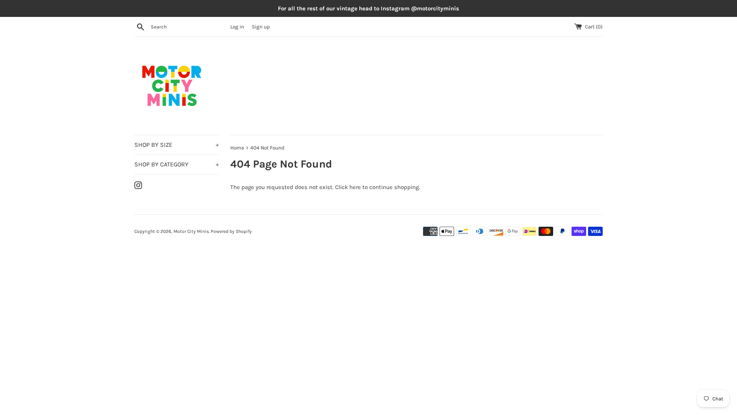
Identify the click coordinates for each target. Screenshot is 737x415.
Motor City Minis (191, 231)
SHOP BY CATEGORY (176, 164)
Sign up (261, 27)
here (355, 187)
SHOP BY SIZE (176, 144)
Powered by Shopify (231, 231)
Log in (237, 27)
